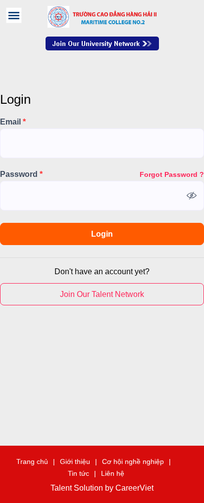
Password (21, 174)
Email (13, 122)
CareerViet (134, 488)
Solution (89, 488)
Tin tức (78, 473)
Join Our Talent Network (102, 43)
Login (102, 234)
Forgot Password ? (172, 174)
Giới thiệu (75, 461)
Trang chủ (32, 461)
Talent (62, 488)
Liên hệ (112, 473)
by (110, 488)
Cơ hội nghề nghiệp (133, 461)
